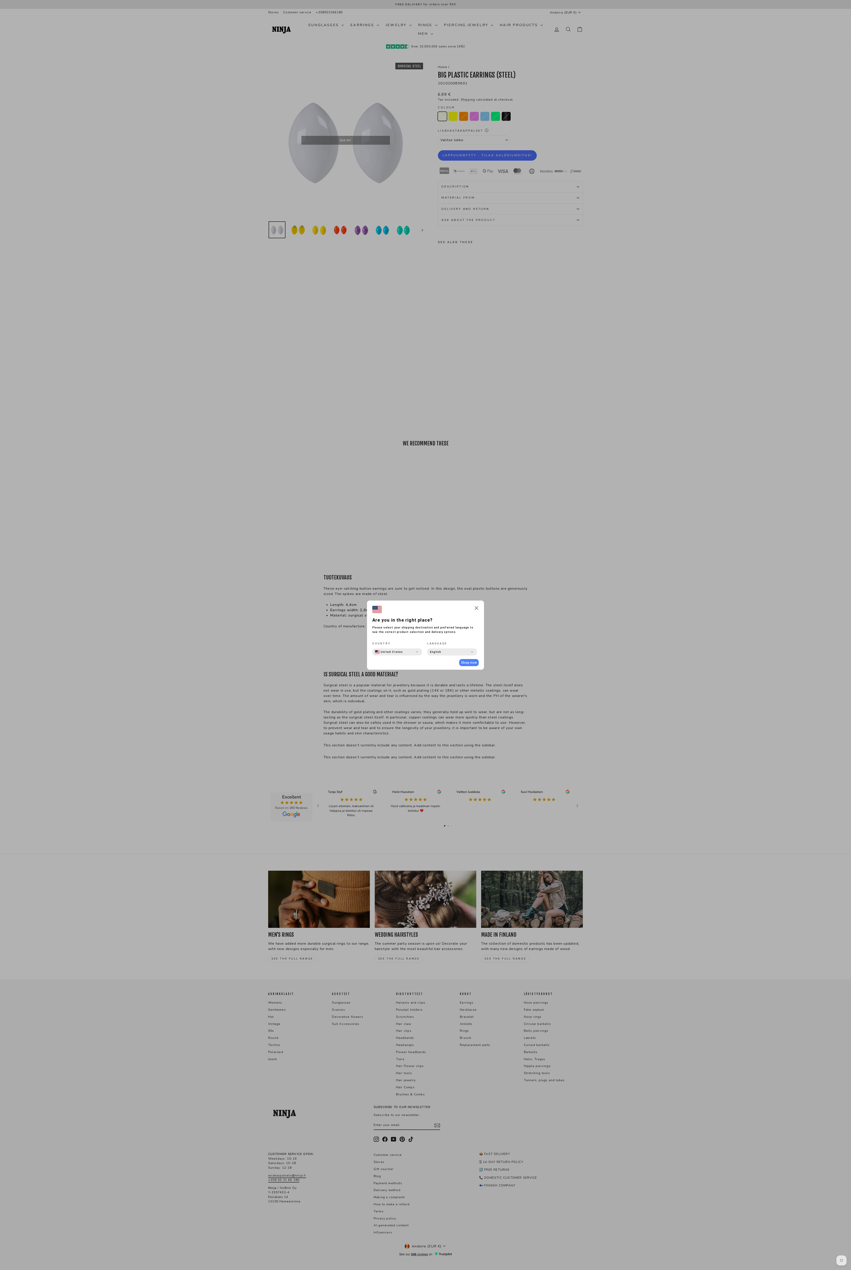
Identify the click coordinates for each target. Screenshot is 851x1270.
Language (437, 643)
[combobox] (389, 652)
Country (381, 643)
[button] (476, 609)
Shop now (469, 662)
